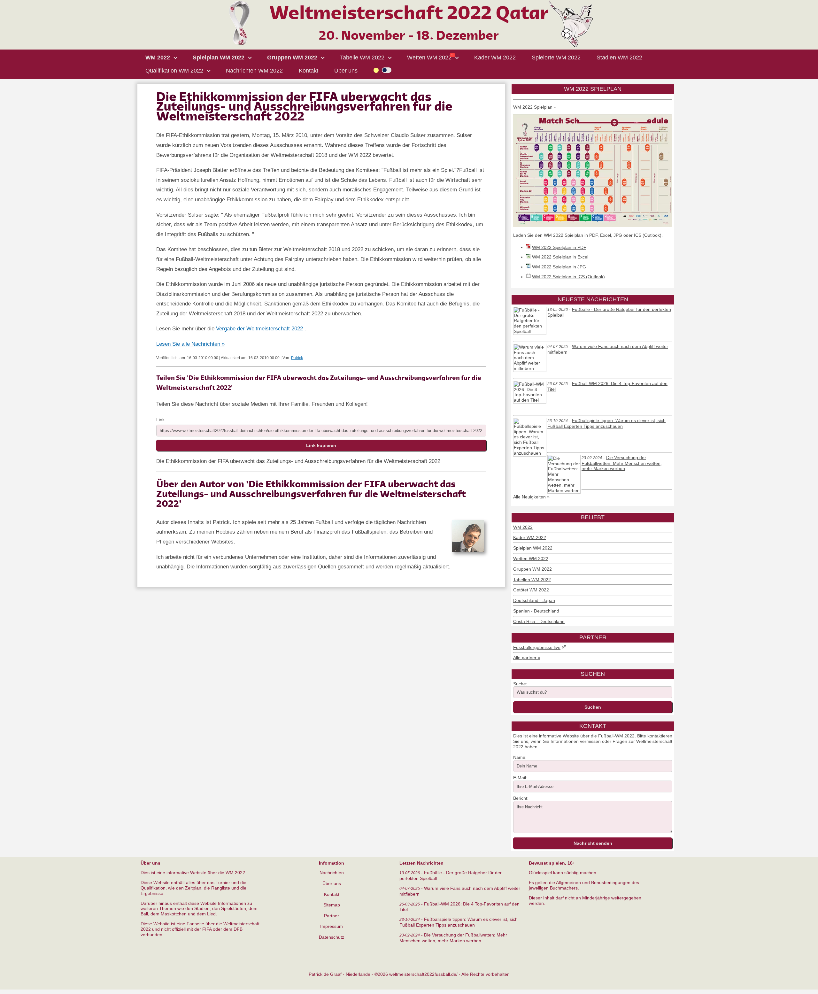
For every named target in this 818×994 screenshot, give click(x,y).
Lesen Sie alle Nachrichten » (190, 344)
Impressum (331, 926)
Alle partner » (526, 657)
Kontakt (331, 894)
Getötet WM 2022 (531, 589)
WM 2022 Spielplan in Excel (560, 256)
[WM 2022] (409, 46)
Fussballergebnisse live (536, 647)
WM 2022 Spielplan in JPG (559, 266)
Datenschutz (331, 937)
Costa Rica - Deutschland (539, 621)
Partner (331, 915)
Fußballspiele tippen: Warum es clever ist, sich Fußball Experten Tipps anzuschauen (606, 423)
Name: (520, 757)
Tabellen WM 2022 (532, 579)
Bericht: (521, 798)
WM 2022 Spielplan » (534, 107)
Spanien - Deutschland (536, 610)
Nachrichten (332, 872)
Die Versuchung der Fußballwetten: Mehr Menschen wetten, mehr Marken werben (622, 463)
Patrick (297, 358)
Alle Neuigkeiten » (531, 496)
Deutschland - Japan (534, 600)
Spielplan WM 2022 (532, 548)
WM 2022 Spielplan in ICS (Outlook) (568, 276)
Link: (161, 419)
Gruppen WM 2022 (532, 569)
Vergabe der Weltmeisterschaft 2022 (260, 329)
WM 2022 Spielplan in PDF (559, 247)
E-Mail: (520, 777)
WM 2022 (523, 527)
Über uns (331, 883)
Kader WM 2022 (529, 537)
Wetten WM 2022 (530, 558)
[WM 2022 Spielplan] (592, 225)
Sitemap (331, 904)
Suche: (520, 683)
